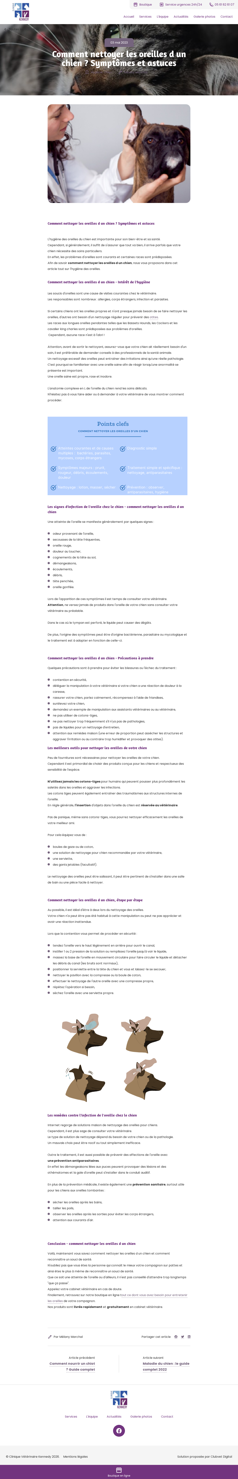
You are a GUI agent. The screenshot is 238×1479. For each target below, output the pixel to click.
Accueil (128, 16)
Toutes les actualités (21, 29)
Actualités (181, 16)
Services (145, 16)
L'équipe (162, 16)
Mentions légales (75, 1457)
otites (154, 317)
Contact (227, 16)
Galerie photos (204, 16)
